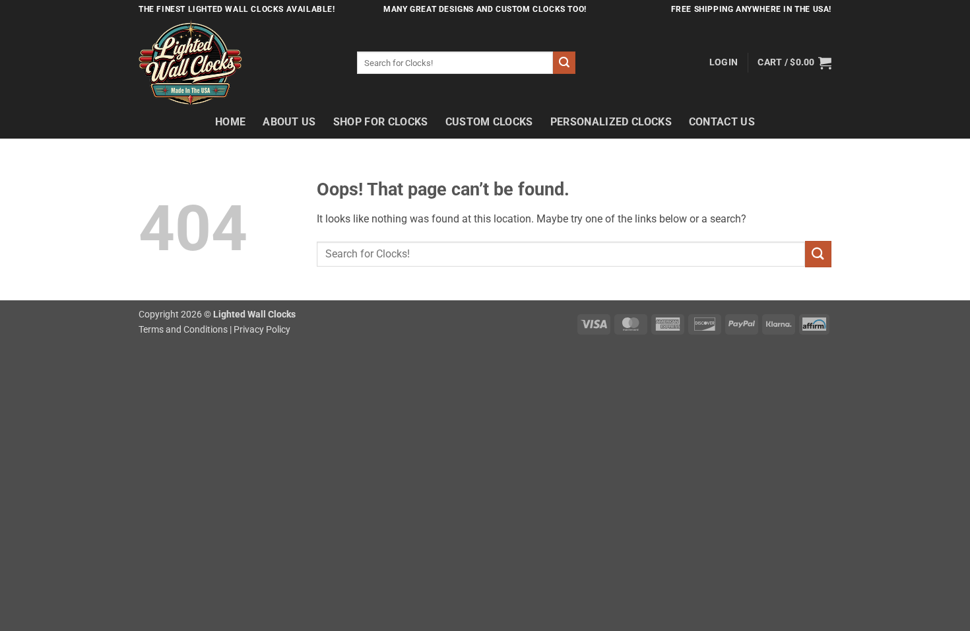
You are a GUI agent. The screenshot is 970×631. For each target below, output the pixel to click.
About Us (289, 122)
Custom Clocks (489, 122)
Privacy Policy (262, 329)
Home (230, 122)
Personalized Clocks (611, 122)
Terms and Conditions (183, 329)
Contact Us (722, 122)
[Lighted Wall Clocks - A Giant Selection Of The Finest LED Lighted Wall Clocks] (238, 63)
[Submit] (564, 62)
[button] (723, 63)
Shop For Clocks (380, 122)
